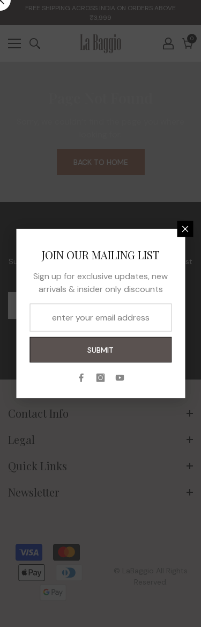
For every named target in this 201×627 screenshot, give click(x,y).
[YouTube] (120, 378)
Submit (100, 350)
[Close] (185, 229)
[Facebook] (81, 378)
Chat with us (177, 603)
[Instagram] (100, 378)
